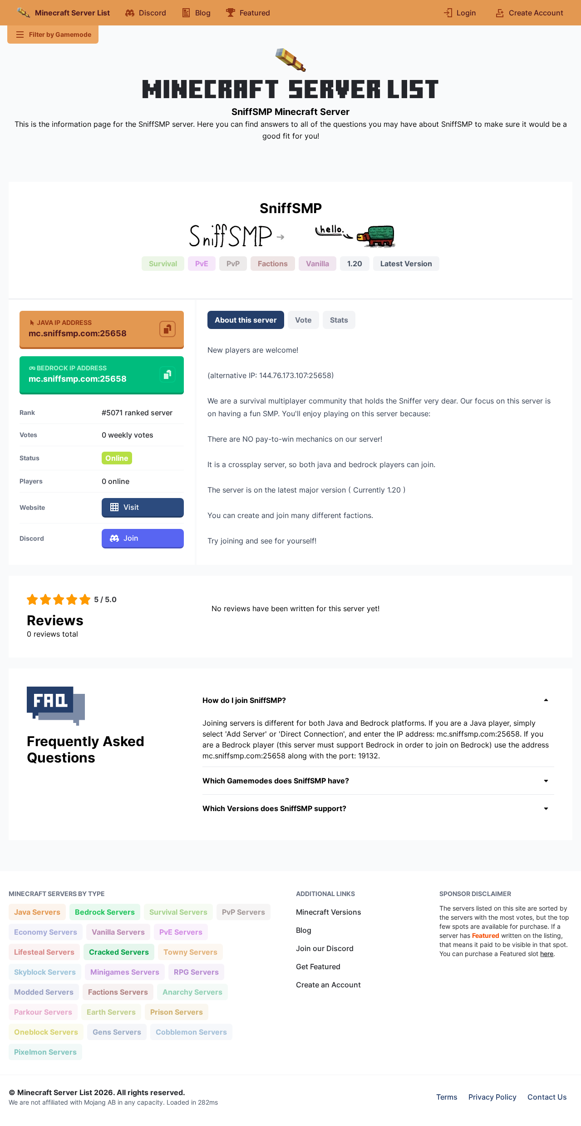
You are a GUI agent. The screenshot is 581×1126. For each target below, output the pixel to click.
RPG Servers (196, 972)
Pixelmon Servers (45, 1051)
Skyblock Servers (45, 972)
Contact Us (547, 1096)
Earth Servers (111, 1011)
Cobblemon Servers (191, 1031)
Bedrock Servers (104, 912)
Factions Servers (118, 991)
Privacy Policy (492, 1096)
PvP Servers (243, 912)
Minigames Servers (124, 972)
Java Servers (37, 912)
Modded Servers (44, 991)
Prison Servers (176, 1011)
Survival (163, 263)
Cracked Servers (119, 952)
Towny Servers (190, 952)
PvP (233, 263)
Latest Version (406, 263)
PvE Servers (180, 932)
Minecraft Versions (328, 912)
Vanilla (317, 263)
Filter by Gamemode (60, 34)
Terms (447, 1096)
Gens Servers (116, 1031)
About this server (246, 319)
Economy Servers (45, 932)
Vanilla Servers (118, 932)
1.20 (354, 263)
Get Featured (318, 966)
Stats (339, 319)
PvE (201, 263)
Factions (273, 263)
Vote (303, 319)
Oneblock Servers (46, 1031)
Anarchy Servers (192, 991)
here (546, 953)
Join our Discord (325, 948)
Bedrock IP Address (72, 368)
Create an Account (328, 984)
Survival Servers (178, 912)
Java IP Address (64, 322)
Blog (303, 930)
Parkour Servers (43, 1011)
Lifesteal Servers (44, 952)
